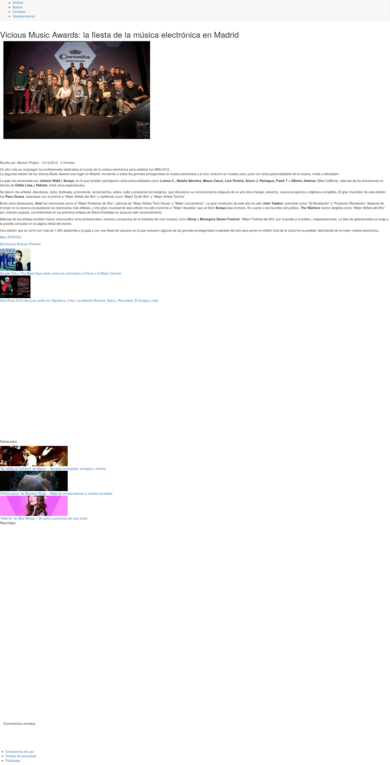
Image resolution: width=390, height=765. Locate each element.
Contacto (19, 11)
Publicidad (13, 760)
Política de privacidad (21, 756)
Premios (35, 244)
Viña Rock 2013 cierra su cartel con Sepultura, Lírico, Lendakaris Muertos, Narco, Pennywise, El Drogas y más (79, 300)
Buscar (18, 7)
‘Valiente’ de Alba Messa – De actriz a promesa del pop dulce (43, 518)
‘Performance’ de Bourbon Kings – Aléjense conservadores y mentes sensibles (56, 493)
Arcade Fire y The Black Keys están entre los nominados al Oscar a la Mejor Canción (61, 273)
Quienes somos (24, 16)
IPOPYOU (14, 237)
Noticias (22, 244)
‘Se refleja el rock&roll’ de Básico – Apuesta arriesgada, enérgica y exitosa (53, 468)
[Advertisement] (110, 149)
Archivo (18, 2)
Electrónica (8, 244)
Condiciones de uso (20, 751)
